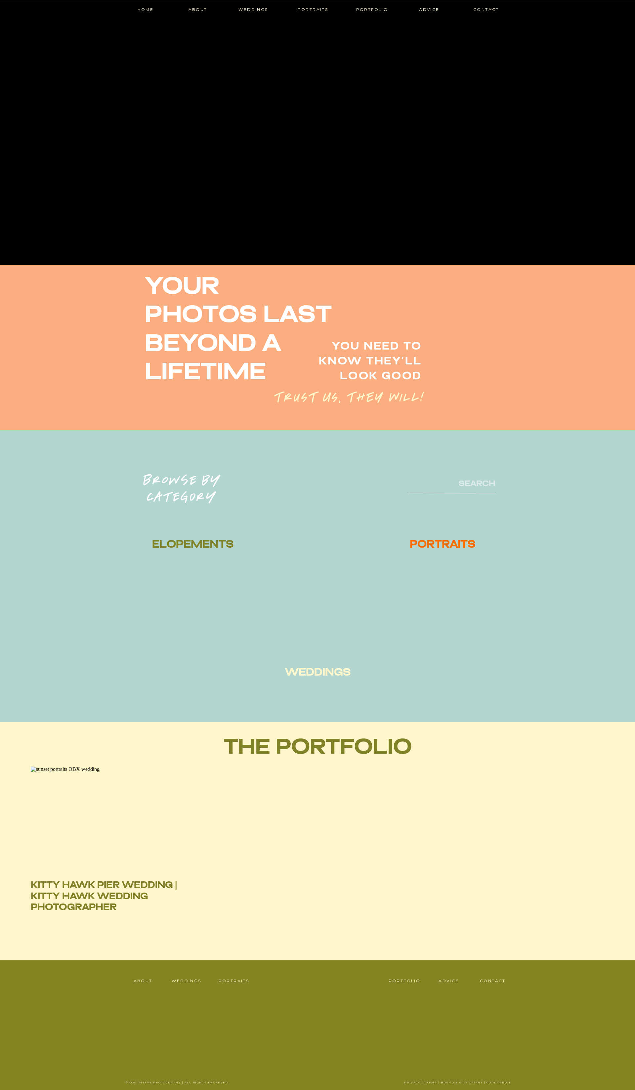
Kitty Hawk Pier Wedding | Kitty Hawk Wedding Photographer (104, 896)
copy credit (499, 1082)
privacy (412, 1082)
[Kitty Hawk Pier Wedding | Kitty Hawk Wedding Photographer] (107, 817)
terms (430, 1082)
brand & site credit (462, 1082)
